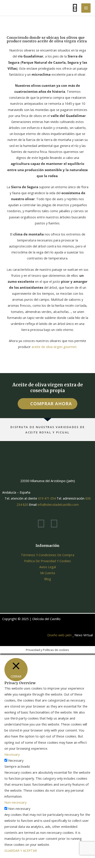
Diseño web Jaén (59, 635)
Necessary (15, 760)
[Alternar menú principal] (86, 8)
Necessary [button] (12, 754)
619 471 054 (46, 498)
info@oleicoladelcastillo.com (58, 504)
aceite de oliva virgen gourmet (54, 346)
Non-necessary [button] (15, 802)
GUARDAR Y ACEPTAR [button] (20, 850)
